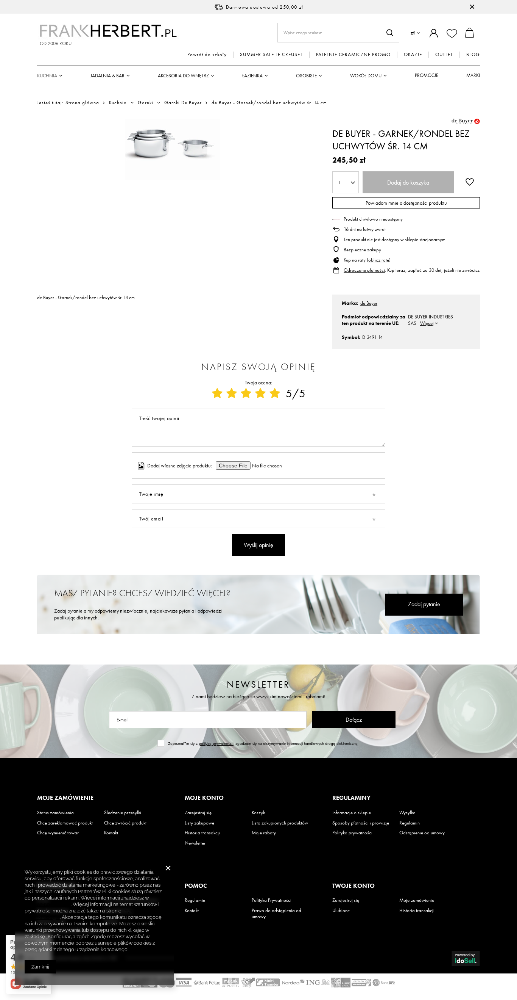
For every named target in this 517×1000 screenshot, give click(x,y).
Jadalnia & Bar (107, 75)
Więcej (427, 323)
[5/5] (274, 393)
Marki (473, 75)
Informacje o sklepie (351, 813)
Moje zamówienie (65, 798)
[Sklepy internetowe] (466, 958)
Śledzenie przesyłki (122, 813)
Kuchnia (47, 75)
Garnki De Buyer (183, 103)
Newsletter (258, 684)
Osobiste (306, 75)
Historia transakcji (202, 833)
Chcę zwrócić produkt (125, 823)
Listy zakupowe (199, 823)
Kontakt (111, 833)
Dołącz (354, 720)
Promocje (426, 75)
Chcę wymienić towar (58, 833)
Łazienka (252, 75)
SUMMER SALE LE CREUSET (271, 55)
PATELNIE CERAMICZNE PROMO (353, 55)
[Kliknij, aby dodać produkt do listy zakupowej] (469, 181)
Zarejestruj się (198, 813)
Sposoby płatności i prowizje (360, 823)
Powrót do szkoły (207, 55)
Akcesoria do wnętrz (183, 75)
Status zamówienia (55, 813)
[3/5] (246, 393)
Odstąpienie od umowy (422, 833)
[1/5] (217, 393)
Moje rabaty (264, 833)
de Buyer (368, 303)
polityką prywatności (216, 743)
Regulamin (409, 823)
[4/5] (260, 393)
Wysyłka (407, 813)
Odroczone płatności (364, 270)
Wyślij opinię (258, 545)
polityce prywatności (48, 904)
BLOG (473, 55)
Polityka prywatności (352, 833)
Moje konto (204, 798)
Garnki (145, 103)
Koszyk (258, 813)
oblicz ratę (378, 260)
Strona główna (82, 102)
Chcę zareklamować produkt (65, 823)
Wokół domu (366, 75)
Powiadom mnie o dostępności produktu (406, 202)
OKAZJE (413, 55)
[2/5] (231, 393)
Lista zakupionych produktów (280, 823)
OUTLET (444, 55)
